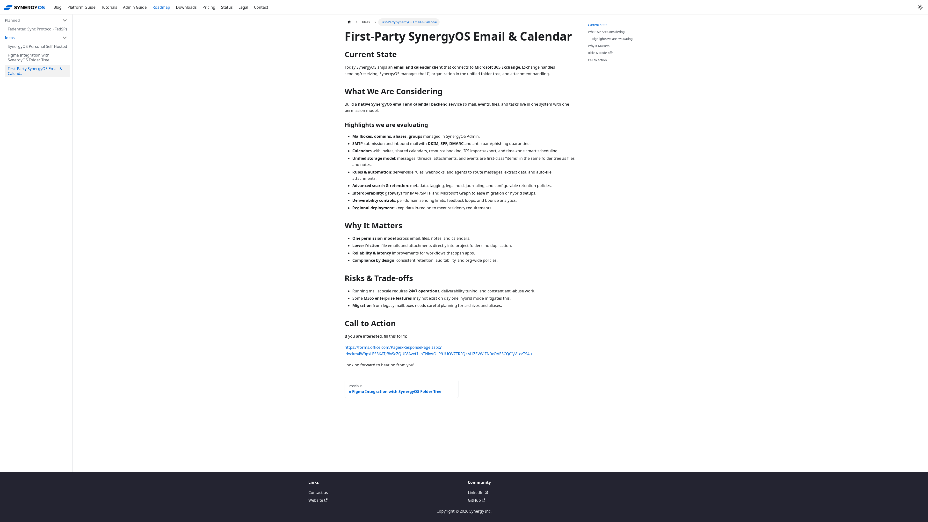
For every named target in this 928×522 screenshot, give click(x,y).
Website (315, 500)
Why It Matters (598, 46)
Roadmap (161, 7)
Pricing (209, 7)
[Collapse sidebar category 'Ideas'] (64, 38)
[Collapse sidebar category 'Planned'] (64, 20)
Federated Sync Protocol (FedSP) (37, 29)
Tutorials (109, 7)
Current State (597, 24)
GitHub (474, 500)
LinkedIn (476, 492)
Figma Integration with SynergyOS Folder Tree (29, 57)
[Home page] (349, 22)
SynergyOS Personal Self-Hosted (37, 46)
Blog (57, 7)
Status (227, 7)
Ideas (10, 37)
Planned (12, 20)
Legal (243, 7)
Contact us (318, 492)
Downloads (186, 7)
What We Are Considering (606, 31)
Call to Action (597, 60)
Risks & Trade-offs (600, 53)
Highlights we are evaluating (612, 38)
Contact (261, 7)
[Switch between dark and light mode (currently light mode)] (920, 7)
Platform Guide (81, 7)
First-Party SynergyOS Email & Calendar (35, 71)
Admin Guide (135, 7)
